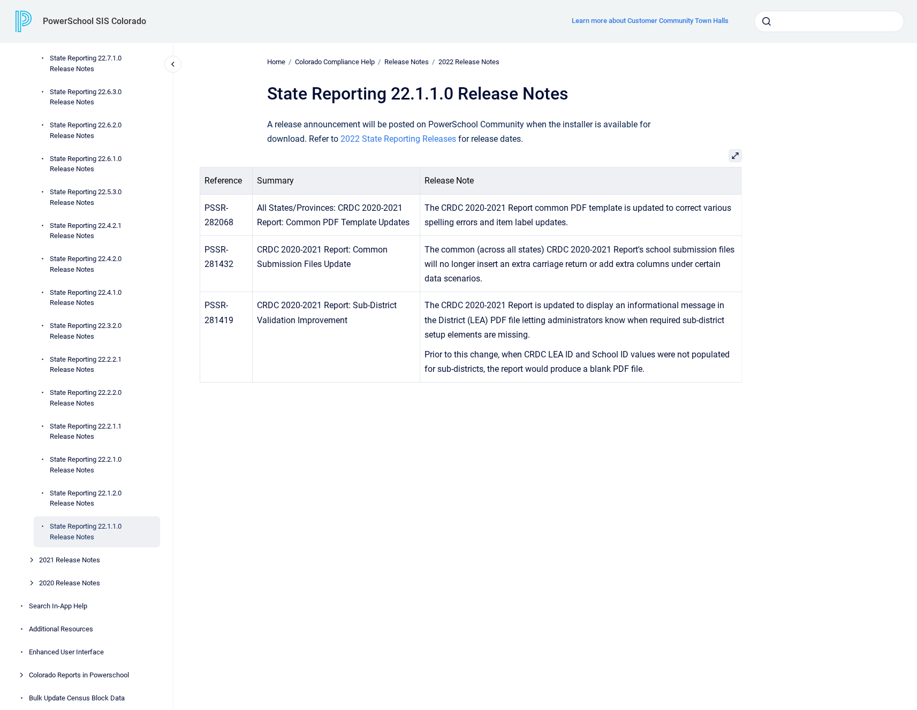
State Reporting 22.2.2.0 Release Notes (86, 397)
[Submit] (766, 21)
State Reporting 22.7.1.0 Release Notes (86, 63)
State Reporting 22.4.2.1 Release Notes (86, 231)
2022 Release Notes (468, 62)
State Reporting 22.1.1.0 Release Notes (86, 531)
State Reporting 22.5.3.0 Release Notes (86, 197)
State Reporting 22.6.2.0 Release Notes (86, 130)
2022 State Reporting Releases (398, 139)
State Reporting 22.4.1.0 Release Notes (86, 297)
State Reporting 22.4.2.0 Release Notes (86, 264)
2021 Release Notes (69, 560)
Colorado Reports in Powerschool (79, 675)
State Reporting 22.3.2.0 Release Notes (86, 331)
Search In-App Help (58, 606)
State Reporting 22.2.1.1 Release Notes (86, 431)
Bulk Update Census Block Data (77, 698)
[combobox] (829, 21)
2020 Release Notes (69, 583)
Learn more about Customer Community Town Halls (650, 21)
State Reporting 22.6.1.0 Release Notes (86, 164)
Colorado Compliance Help (335, 62)
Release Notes (406, 62)
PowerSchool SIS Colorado (94, 21)
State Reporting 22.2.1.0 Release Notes (86, 464)
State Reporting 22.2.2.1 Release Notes (86, 364)
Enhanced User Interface (66, 652)
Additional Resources (61, 629)
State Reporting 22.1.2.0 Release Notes (86, 498)
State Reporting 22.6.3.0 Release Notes (86, 97)
